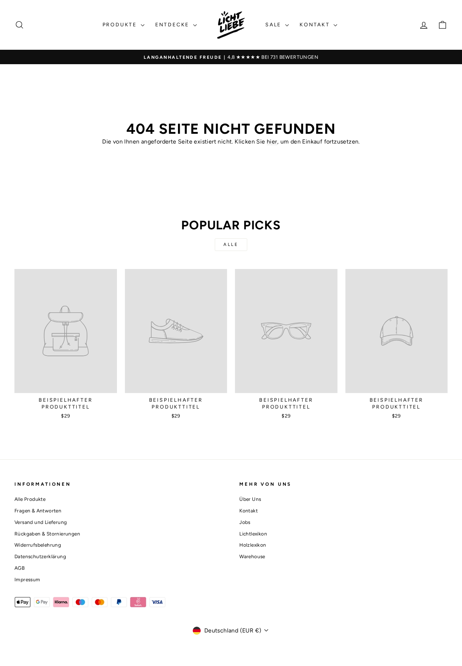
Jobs (244, 522)
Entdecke (173, 25)
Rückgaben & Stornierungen (47, 534)
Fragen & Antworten (37, 510)
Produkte (121, 25)
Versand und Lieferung (40, 522)
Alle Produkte (29, 499)
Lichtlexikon (253, 534)
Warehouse (252, 556)
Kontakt (316, 25)
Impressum (27, 579)
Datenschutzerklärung (40, 556)
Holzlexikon (252, 545)
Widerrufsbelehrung (37, 545)
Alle (230, 244)
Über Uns (250, 499)
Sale (274, 25)
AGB (19, 568)
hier (272, 141)
